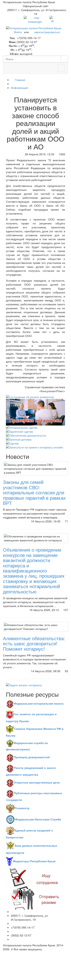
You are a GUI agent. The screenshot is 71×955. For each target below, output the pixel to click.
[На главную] (33, 28)
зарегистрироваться (47, 32)
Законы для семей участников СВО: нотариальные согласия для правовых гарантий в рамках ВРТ (34, 492)
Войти (18, 32)
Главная (19, 80)
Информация (19, 88)
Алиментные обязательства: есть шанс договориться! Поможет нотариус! (34, 643)
